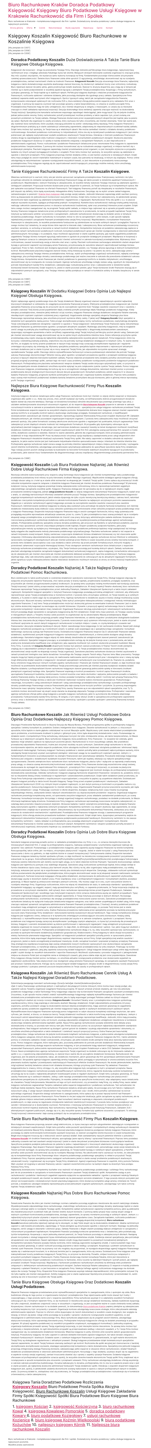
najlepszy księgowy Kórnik (61, 1424)
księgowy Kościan (32, 1406)
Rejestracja (88, 28)
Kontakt (109, 28)
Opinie (99, 28)
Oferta (29, 28)
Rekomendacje (55, 28)
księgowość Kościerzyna (75, 1406)
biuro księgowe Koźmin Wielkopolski (67, 1420)
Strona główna (16, 28)
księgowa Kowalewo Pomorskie (56, 1411)
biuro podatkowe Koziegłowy (56, 1415)
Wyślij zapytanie (72, 28)
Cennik (42, 28)
